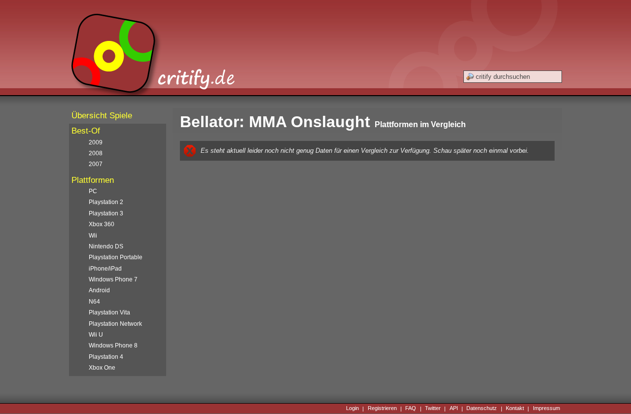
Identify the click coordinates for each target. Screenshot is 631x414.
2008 (96, 153)
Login (352, 409)
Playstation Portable (115, 257)
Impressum (546, 409)
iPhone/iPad (105, 268)
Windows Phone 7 (113, 279)
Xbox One (102, 367)
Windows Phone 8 (113, 345)
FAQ (410, 409)
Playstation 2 (106, 202)
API (454, 409)
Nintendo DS (106, 246)
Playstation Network (115, 323)
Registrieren (382, 409)
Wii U (96, 334)
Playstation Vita (109, 312)
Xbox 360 (101, 224)
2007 (96, 164)
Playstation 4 (106, 356)
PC (93, 191)
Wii (93, 235)
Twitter (433, 409)
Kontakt (515, 409)
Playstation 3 (106, 213)
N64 (94, 301)
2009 (96, 142)
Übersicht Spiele (101, 115)
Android (99, 290)
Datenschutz (481, 409)
